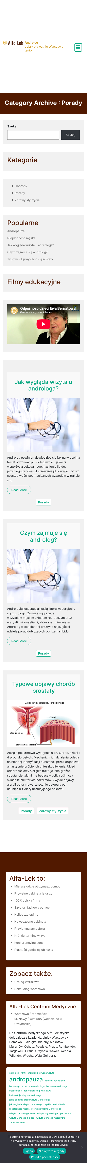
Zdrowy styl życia (27, 200)
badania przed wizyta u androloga (27, 1086)
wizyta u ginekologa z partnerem (54, 1113)
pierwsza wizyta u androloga (46, 1109)
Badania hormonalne (55, 1080)
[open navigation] (78, 47)
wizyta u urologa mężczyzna (50, 1118)
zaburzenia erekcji (18, 1122)
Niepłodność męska (21, 238)
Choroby (21, 186)
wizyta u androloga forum (22, 1113)
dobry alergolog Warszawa (37, 1090)
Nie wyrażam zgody (51, 1151)
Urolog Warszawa (26, 982)
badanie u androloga (56, 1086)
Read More (19, 490)
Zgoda (29, 1151)
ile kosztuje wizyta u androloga (25, 1095)
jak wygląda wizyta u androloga (25, 1104)
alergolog (14, 1073)
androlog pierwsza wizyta (41, 1073)
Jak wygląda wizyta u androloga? (30, 245)
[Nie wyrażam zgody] (82, 1147)
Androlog (31, 42)
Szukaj (12, 126)
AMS (23, 1073)
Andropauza (15, 231)
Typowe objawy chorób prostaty (30, 259)
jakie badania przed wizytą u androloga (29, 1099)
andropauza (26, 1079)
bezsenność (15, 1090)
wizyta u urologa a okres (21, 1118)
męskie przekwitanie (54, 1104)
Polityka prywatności (44, 1157)
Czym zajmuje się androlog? (27, 252)
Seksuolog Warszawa (29, 989)
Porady (20, 193)
